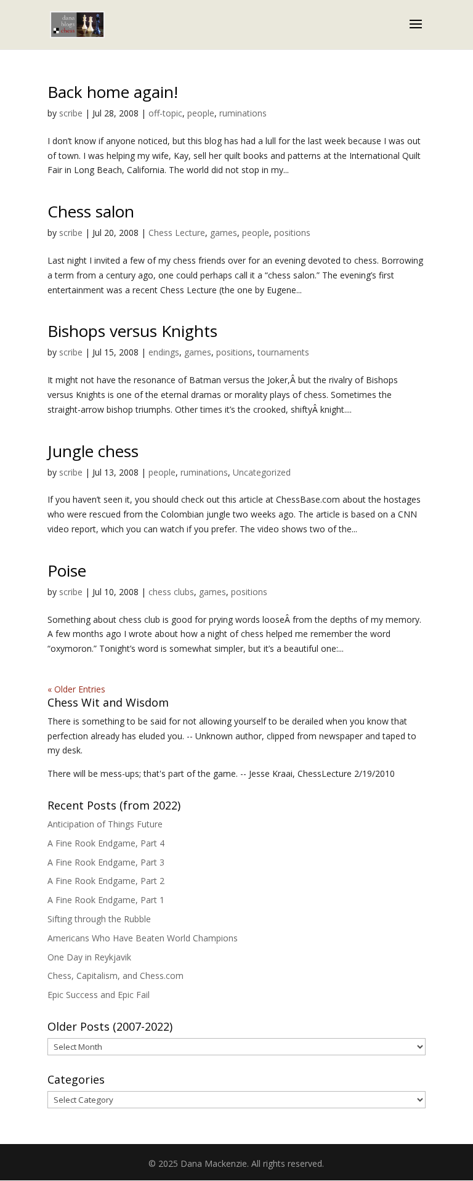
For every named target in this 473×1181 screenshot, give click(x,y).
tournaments (283, 352)
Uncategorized (262, 472)
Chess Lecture (176, 232)
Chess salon (90, 211)
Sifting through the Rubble (99, 919)
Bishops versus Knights (132, 331)
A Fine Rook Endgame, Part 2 (105, 881)
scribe (71, 113)
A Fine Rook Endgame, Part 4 (105, 843)
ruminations (243, 113)
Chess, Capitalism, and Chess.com (115, 975)
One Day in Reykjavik (89, 957)
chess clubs (171, 592)
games (223, 232)
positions (292, 232)
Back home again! (112, 92)
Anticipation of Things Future (105, 824)
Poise (66, 570)
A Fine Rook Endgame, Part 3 (105, 862)
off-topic (165, 113)
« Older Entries (76, 689)
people (200, 113)
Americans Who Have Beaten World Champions (142, 938)
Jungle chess (93, 451)
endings (163, 352)
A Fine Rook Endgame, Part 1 (105, 900)
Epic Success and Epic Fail (98, 994)
